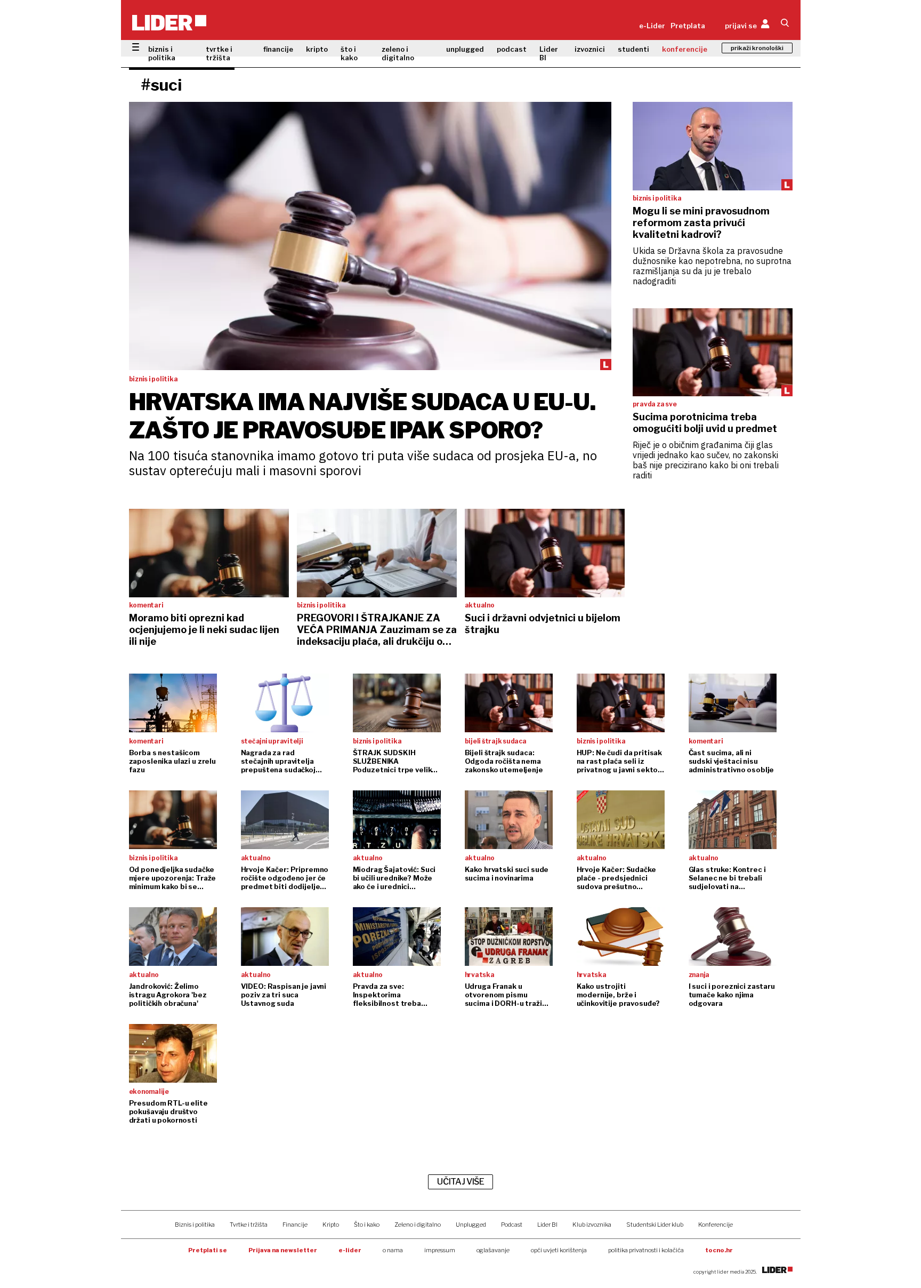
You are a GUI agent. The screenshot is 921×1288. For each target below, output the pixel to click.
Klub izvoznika (591, 1224)
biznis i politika (161, 53)
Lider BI (548, 53)
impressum (439, 1250)
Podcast (511, 1224)
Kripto (330, 1224)
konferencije (684, 49)
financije (278, 49)
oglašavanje (493, 1250)
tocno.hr (719, 1250)
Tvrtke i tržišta (249, 1224)
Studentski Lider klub (654, 1224)
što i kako (349, 53)
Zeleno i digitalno (417, 1224)
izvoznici (590, 49)
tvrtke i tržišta (219, 53)
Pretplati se (207, 1250)
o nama (393, 1250)
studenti (633, 49)
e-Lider (652, 25)
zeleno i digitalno (398, 53)
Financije (295, 1224)
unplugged (465, 49)
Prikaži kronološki (757, 48)
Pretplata (687, 25)
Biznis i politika (195, 1224)
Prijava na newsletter (282, 1250)
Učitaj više (460, 1182)
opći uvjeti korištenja (559, 1250)
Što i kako (366, 1224)
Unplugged (471, 1224)
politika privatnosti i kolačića (646, 1250)
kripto (317, 49)
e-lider (349, 1250)
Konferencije (715, 1224)
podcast (512, 49)
